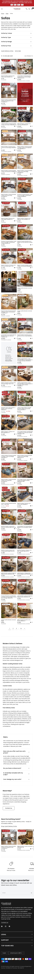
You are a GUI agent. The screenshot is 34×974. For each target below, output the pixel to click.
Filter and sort (8, 56)
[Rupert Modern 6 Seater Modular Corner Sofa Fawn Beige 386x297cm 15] (25, 446)
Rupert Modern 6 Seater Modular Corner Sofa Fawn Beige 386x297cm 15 (24, 456)
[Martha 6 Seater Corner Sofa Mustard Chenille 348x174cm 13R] (9, 517)
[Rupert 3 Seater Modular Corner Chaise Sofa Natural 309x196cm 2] (25, 256)
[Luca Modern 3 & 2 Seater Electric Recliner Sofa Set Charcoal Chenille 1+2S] (9, 325)
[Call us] (26, 9)
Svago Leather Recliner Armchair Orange (24, 289)
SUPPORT (5, 940)
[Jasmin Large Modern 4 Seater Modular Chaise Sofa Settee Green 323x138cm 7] (25, 398)
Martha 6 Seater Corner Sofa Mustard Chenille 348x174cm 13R (8, 527)
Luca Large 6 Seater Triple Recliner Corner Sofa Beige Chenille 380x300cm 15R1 (25, 480)
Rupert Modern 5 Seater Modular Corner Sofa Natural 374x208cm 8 (9, 171)
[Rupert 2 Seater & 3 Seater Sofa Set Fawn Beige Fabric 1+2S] (9, 373)
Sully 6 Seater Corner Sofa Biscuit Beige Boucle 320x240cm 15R (8, 574)
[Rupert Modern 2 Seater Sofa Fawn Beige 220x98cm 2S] (9, 209)
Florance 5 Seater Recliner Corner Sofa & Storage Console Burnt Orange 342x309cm (24, 195)
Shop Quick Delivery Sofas (9, 826)
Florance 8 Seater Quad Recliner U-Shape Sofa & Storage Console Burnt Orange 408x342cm (9, 597)
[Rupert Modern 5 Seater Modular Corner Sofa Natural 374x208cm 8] (9, 161)
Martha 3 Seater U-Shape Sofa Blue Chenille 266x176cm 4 (24, 551)
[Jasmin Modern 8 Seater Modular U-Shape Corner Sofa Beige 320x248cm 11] (9, 446)
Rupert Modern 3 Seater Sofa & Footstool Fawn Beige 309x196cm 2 (8, 147)
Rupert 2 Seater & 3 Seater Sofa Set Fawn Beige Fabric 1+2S (8, 383)
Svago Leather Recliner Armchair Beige (8, 620)
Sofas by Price (6, 46)
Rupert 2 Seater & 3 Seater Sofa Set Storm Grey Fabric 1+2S (8, 266)
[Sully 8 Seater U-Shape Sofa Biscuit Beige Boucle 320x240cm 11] (25, 563)
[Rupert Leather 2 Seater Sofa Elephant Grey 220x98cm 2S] (25, 209)
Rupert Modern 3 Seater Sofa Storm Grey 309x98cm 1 (24, 504)
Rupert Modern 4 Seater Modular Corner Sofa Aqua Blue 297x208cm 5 (8, 480)
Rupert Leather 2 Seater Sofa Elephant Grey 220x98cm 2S (23, 219)
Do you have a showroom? (12, 768)
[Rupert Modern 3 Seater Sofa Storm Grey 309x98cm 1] (25, 494)
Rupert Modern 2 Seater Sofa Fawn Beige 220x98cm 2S (7, 219)
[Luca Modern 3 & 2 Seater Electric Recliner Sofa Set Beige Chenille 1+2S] (25, 517)
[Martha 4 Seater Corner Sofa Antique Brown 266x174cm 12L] (9, 541)
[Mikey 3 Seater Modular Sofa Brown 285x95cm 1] (25, 610)
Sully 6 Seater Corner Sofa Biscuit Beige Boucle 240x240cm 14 (24, 597)
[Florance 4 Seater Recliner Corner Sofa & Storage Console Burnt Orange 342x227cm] (9, 232)
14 (21, 628)
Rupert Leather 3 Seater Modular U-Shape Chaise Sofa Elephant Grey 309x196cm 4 (24, 147)
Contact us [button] (4, 922)
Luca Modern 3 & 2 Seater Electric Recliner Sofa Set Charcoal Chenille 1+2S (8, 336)
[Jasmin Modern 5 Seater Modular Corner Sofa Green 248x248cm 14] (9, 114)
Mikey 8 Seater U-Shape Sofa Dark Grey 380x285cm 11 (24, 124)
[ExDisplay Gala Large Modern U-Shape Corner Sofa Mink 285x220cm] (9, 398)
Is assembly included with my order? (13, 773)
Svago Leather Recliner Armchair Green (24, 312)
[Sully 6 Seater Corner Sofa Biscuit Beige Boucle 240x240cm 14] (25, 586)
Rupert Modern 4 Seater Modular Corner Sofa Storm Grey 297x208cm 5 (8, 195)
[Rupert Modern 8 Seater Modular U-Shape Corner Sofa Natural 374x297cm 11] (9, 301)
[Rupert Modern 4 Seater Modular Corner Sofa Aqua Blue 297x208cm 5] (9, 470)
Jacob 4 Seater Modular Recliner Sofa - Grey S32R (8, 504)
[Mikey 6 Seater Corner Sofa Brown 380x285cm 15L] (25, 837)
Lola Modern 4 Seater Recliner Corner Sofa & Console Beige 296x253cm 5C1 (24, 77)
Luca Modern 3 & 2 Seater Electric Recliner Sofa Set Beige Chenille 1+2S (24, 527)
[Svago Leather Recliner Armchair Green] (25, 301)
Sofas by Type (6, 37)
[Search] (29, 8)
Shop (7, 13)
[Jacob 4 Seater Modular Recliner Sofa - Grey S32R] (9, 494)
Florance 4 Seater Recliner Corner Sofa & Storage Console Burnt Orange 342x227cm (8, 242)
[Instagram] (6, 926)
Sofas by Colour (6, 33)
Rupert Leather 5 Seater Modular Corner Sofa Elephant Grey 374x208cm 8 (8, 100)
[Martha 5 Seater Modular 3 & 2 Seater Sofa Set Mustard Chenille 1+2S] (25, 232)
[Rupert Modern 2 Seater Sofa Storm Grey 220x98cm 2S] (9, 66)
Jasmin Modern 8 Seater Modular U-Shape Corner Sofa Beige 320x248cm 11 (8, 456)
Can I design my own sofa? (12, 779)
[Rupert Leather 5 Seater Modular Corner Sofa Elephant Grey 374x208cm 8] (9, 90)
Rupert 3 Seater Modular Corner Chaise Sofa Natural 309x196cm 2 (24, 266)
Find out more (11, 870)
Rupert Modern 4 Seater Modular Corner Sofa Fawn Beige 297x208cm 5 (24, 171)
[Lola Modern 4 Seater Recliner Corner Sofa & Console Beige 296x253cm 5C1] (25, 66)
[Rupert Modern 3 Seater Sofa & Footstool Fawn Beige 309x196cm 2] (9, 137)
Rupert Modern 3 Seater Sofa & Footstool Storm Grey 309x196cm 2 (24, 336)
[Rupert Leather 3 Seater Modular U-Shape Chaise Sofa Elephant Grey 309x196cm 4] (25, 137)
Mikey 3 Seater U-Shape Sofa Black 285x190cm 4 (7, 432)
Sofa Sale (18, 51)
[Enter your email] (31, 893)
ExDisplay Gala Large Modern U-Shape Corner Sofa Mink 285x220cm (8, 408)
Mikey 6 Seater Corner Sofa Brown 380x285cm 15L (25, 847)
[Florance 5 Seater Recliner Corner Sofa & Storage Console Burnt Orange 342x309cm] (25, 185)
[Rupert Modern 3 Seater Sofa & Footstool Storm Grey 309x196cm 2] (25, 325)
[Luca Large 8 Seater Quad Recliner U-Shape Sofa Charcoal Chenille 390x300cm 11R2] (25, 422)
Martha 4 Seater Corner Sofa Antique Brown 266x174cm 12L (7, 551)
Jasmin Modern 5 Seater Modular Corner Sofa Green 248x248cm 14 (8, 124)
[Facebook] (3, 926)
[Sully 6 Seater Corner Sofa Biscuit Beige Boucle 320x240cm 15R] (9, 563)
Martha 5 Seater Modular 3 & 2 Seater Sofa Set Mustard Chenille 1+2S (24, 242)
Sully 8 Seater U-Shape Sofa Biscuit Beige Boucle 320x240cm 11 (25, 574)
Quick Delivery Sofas (7, 51)
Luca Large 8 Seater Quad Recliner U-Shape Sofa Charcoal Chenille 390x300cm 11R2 (25, 432)
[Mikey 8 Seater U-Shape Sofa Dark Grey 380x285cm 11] (25, 114)
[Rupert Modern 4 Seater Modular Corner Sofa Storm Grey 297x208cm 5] (9, 185)
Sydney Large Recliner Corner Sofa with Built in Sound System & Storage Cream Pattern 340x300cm (24, 384)
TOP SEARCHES (7, 946)
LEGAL (3, 934)
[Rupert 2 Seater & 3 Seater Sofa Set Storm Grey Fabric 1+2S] (9, 256)
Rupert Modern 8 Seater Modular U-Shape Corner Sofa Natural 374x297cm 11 (8, 312)
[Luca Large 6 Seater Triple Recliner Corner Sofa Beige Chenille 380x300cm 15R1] (25, 470)
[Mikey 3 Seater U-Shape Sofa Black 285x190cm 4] (9, 422)
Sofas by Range (6, 41)
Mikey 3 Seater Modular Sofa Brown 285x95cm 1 (23, 620)
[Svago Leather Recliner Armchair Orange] (25, 278)
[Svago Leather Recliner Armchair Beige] (9, 610)
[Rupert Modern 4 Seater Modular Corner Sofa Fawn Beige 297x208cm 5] (25, 161)
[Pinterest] (10, 926)
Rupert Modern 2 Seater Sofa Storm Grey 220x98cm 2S (7, 76)
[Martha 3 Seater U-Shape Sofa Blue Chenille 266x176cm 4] (25, 541)
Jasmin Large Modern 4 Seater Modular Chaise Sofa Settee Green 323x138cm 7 (24, 408)
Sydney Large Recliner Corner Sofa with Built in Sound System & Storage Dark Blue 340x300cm (24, 359)
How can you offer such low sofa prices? (14, 752)
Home (2, 13)
